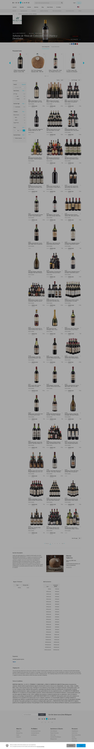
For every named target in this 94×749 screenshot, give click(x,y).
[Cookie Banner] (47, 745)
